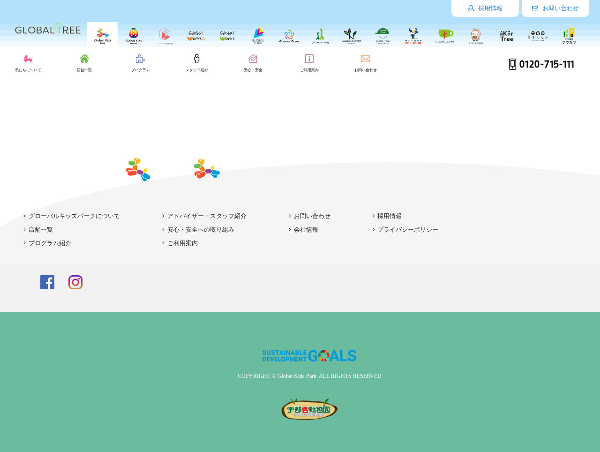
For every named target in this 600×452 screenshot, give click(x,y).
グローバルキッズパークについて (74, 215)
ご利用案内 (182, 243)
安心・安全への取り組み (200, 229)
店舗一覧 (41, 229)
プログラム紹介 (50, 243)
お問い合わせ (560, 8)
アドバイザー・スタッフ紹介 (207, 215)
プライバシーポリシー (407, 229)
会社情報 (306, 229)
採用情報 (489, 8)
